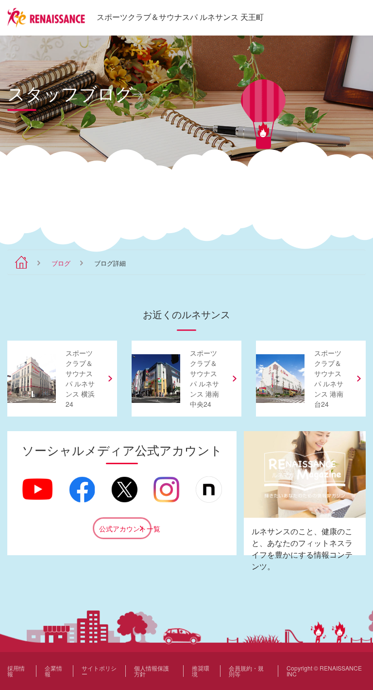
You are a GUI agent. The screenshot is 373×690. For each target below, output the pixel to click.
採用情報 (16, 671)
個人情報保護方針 (151, 671)
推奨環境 (200, 671)
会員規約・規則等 (246, 671)
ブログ (60, 263)
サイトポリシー (99, 671)
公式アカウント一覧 (125, 528)
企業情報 (53, 671)
